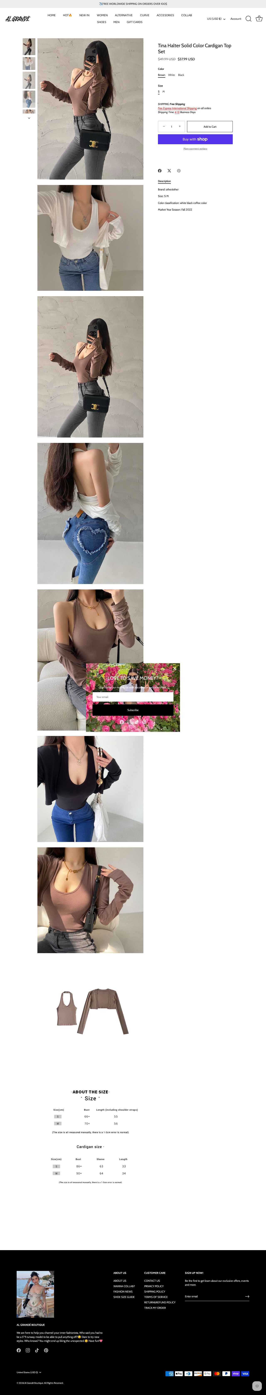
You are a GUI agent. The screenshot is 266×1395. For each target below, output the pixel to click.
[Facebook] (122, 721)
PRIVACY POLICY (154, 1286)
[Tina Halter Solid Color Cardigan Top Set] (29, 46)
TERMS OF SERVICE (156, 1297)
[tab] (166, 181)
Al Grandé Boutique (34, 1382)
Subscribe (133, 710)
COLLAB (186, 15)
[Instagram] (129, 721)
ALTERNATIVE (124, 15)
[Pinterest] (144, 721)
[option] (29, 47)
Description (164, 181)
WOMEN (102, 15)
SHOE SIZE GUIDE (124, 1297)
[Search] (248, 18)
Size (160, 85)
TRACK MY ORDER (155, 1307)
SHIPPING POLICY (154, 1291)
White (171, 74)
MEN (116, 22)
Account (235, 18)
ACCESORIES (165, 15)
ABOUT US (119, 1280)
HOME (52, 15)
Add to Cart (210, 126)
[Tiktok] (137, 721)
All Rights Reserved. (53, 1382)
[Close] (174, 668)
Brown (161, 74)
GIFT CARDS (134, 22)
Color (161, 69)
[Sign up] (247, 1296)
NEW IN (84, 15)
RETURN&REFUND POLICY (159, 1302)
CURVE (144, 15)
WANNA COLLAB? (124, 1286)
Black (181, 74)
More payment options (195, 148)
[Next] (29, 118)
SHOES (101, 22)
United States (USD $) (27, 1372)
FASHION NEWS (123, 1291)
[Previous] (29, 34)
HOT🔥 (67, 15)
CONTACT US (152, 1280)
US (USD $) (214, 18)
